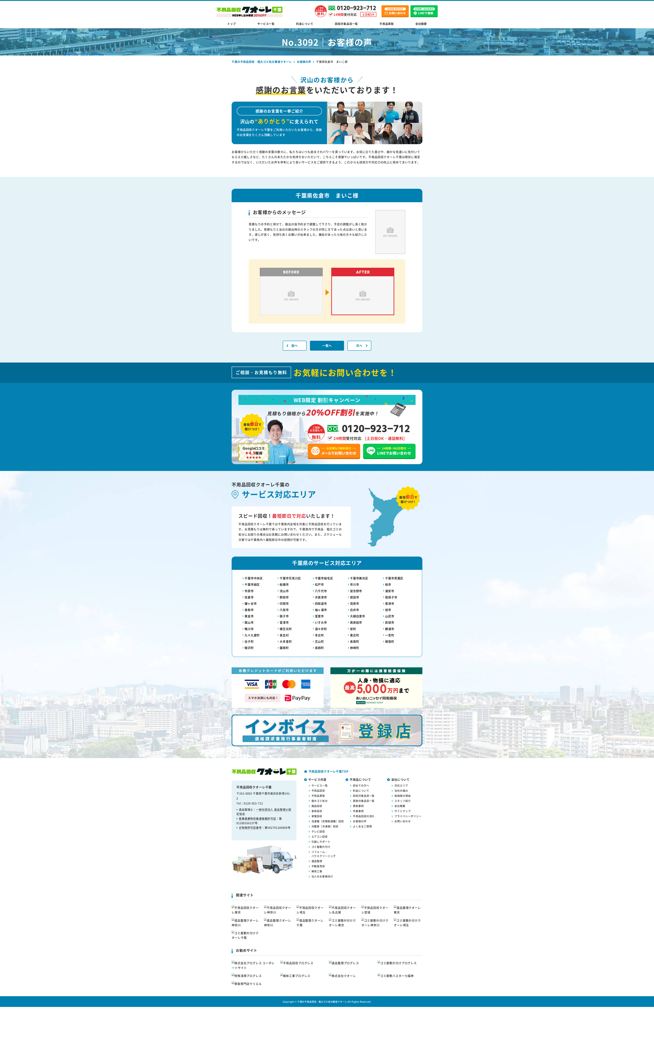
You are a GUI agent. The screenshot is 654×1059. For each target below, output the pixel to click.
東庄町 (354, 635)
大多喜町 (286, 641)
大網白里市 (357, 616)
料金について (304, 24)
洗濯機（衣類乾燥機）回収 (328, 821)
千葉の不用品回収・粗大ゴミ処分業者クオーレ (322, 1001)
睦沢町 (249, 648)
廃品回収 (317, 806)
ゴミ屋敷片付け (321, 846)
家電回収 (317, 816)
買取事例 (358, 806)
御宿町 (389, 641)
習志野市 (356, 591)
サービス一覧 (266, 24)
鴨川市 (249, 629)
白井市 (354, 610)
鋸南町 (284, 648)
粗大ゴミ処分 (320, 801)
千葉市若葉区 (394, 578)
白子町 (249, 641)
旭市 (388, 610)
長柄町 (319, 648)
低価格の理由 (402, 795)
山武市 (389, 616)
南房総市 (356, 622)
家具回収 (317, 811)
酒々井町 (321, 629)
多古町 (319, 635)
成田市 (354, 597)
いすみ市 (321, 622)
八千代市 (321, 591)
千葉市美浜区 (359, 578)
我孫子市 (391, 597)
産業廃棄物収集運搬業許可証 (257, 818)
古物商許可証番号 (250, 827)
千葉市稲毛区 (324, 578)
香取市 (249, 610)
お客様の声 (359, 821)
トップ (231, 24)
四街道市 (321, 603)
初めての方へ (361, 785)
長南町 (354, 641)
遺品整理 (317, 861)
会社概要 (421, 24)
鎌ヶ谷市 (251, 603)
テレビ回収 (318, 831)
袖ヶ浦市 (321, 610)
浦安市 (389, 591)
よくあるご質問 (362, 826)
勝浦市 (389, 629)
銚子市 (284, 616)
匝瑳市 (389, 622)
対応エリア (401, 785)
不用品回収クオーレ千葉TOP (328, 771)
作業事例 (358, 811)
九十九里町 (252, 635)
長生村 (284, 635)
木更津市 (321, 597)
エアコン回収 (320, 836)
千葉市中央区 (254, 578)
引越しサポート (321, 841)
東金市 (249, 616)
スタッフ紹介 (402, 801)
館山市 (249, 622)
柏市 (388, 584)
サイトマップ (402, 811)
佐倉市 (249, 597)
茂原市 (354, 603)
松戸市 (319, 584)
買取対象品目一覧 (364, 801)
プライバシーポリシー (408, 816)
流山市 (284, 591)
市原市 (249, 591)
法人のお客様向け (322, 876)
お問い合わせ (402, 821)
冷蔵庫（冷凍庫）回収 (325, 826)
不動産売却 (318, 866)
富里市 (319, 616)
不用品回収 (318, 790)
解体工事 (317, 871)
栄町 (353, 629)
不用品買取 (386, 24)
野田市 (284, 597)
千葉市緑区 (252, 584)
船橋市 (284, 584)
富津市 (284, 622)
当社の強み (401, 790)
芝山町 (319, 641)
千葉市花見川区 (290, 578)
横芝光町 (286, 629)
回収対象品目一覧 (346, 24)
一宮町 (389, 635)
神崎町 (354, 648)
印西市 (284, 603)
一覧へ (327, 345)
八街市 (284, 610)
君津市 (389, 603)
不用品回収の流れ (364, 816)
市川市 (354, 584)
